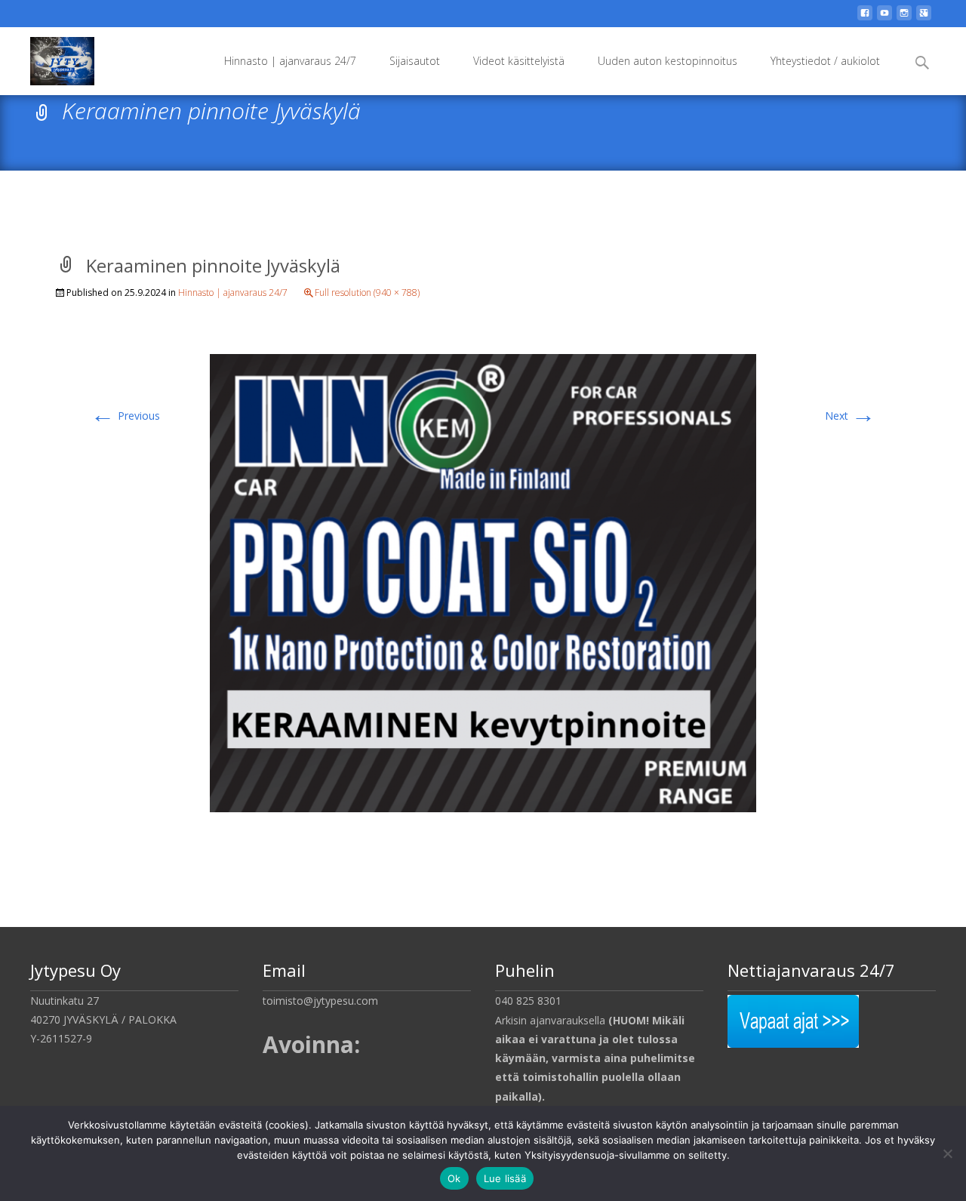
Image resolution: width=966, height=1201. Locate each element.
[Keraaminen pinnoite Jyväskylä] (483, 581)
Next (850, 415)
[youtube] (884, 18)
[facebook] (864, 18)
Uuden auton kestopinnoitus (667, 61)
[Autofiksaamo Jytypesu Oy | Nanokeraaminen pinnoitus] (50, 57)
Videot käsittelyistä (519, 61)
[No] (947, 1153)
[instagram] (904, 18)
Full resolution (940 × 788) (367, 292)
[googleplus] (923, 18)
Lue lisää (505, 1178)
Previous (125, 415)
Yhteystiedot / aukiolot (825, 61)
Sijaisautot (414, 61)
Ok (454, 1178)
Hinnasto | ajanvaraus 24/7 (290, 61)
